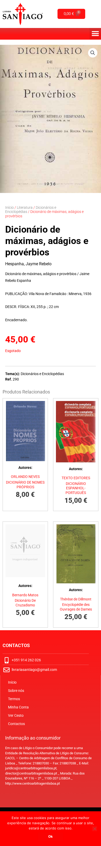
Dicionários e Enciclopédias (42, 374)
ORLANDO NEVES (25, 477)
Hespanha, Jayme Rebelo (28, 263)
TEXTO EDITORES (76, 478)
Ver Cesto (16, 715)
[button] (95, 34)
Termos (14, 699)
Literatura (25, 207)
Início (9, 207)
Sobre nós (16, 691)
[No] (94, 828)
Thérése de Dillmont (75, 599)
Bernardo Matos (25, 595)
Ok (50, 836)
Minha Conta (18, 707)
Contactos (16, 724)
